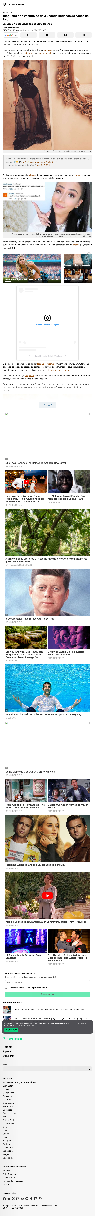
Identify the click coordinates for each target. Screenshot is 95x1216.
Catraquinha (8, 1092)
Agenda (7, 1051)
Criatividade (8, 1103)
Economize (8, 1106)
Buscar (6, 1064)
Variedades (8, 1151)
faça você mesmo (45, 364)
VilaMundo (8, 1158)
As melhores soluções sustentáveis (19, 1082)
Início (5, 12)
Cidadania (7, 1099)
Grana (6, 1130)
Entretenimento (10, 1113)
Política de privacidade (13, 1181)
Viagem (6, 1154)
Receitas (7, 1046)
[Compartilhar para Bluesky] (47, 35)
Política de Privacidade (57, 1023)
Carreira (7, 1089)
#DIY (23, 162)
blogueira (47, 50)
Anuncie (6, 1170)
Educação (7, 1110)
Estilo (12, 12)
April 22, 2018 (43, 165)
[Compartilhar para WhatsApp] (28, 35)
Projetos (7, 1144)
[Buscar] (89, 1068)
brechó (76, 244)
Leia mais (47, 405)
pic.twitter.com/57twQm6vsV (43, 162)
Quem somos (9, 1177)
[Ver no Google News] (11, 35)
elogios (33, 175)
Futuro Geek (8, 1120)
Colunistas (9, 1055)
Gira (5, 1127)
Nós (5, 1137)
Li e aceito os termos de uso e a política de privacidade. (29, 988)
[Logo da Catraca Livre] (13, 4)
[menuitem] (47, 1048)
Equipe (6, 1184)
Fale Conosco (9, 1174)
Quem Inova (8, 1147)
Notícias (7, 1140)
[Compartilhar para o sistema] (83, 35)
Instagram (28, 53)
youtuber (77, 175)
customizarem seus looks (57, 370)
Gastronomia (9, 1123)
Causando (7, 1096)
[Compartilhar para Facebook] (65, 35)
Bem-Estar (8, 1086)
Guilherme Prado (13, 28)
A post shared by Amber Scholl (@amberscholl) (47, 356)
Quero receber (47, 994)
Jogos (6, 1133)
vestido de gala (44, 53)
